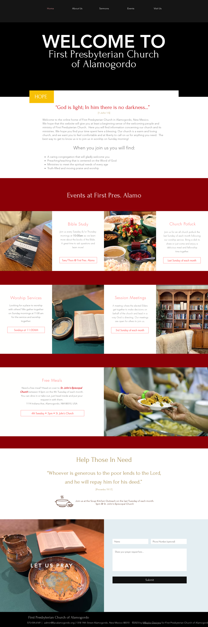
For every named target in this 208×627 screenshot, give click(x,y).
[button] (78, 260)
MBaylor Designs (152, 622)
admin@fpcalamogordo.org (59, 622)
